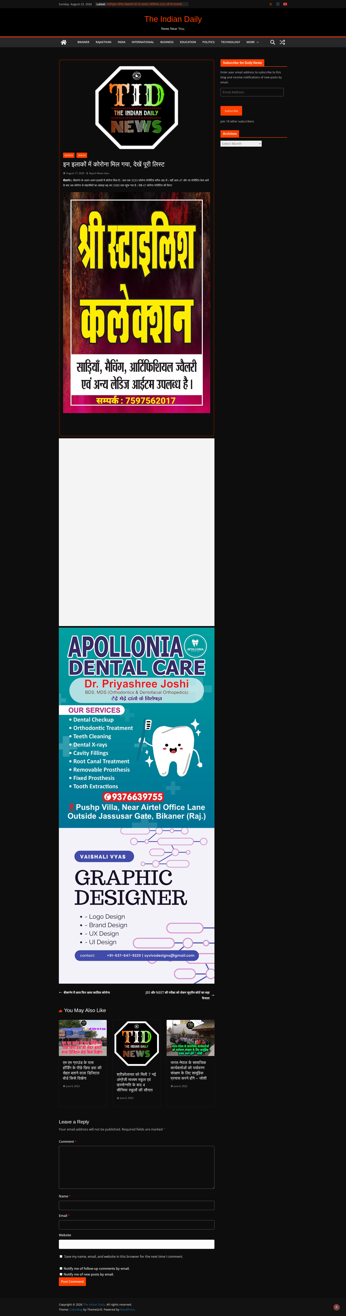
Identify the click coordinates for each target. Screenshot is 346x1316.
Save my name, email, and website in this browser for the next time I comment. (123, 1256)
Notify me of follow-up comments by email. (97, 1268)
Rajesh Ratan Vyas (99, 173)
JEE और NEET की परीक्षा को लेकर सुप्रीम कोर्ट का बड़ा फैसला (178, 995)
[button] (257, 42)
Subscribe (231, 111)
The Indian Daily (173, 19)
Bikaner (83, 42)
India (121, 42)
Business (167, 42)
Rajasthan (103, 42)
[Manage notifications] (336, 1307)
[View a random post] (282, 42)
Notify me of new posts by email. (89, 1274)
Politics (208, 42)
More (250, 42)
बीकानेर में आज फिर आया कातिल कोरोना (87, 992)
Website (65, 1235)
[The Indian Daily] (63, 42)
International (143, 42)
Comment (67, 1141)
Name (65, 1196)
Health (81, 155)
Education (188, 42)
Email (64, 1215)
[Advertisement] (136, 532)
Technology (230, 42)
